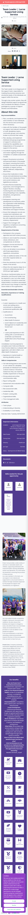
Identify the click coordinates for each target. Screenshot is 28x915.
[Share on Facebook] (12, 51)
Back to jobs (6, 5)
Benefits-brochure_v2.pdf (14, 752)
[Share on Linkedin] (15, 51)
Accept (14, 901)
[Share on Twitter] (17, 51)
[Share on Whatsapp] (19, 51)
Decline (14, 905)
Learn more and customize (14, 909)
